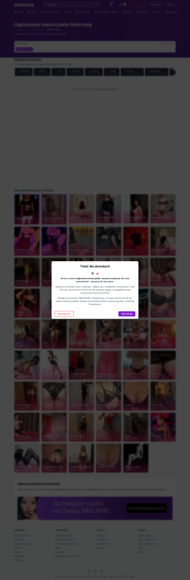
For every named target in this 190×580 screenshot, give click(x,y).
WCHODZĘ (126, 314)
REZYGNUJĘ (64, 314)
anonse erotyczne (111, 278)
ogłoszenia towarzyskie (88, 278)
